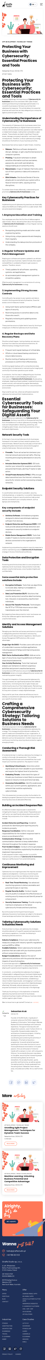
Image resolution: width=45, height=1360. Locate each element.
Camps (24, 1331)
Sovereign (26, 1326)
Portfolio (5, 1296)
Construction (7, 1326)
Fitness (5, 1323)
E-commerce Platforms (30, 1306)
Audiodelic (26, 1334)
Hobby (4, 1339)
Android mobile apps (29, 1293)
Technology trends (24, 42)
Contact (5, 1301)
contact (35, 1002)
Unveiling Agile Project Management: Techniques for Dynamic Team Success (19, 1130)
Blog (4, 1299)
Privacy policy (7, 1354)
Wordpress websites (30, 1303)
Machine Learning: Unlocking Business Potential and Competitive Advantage (19, 1179)
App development (9, 42)
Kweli (24, 1342)
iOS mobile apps (28, 1296)
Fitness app (26, 1328)
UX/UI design (26, 1311)
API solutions (27, 1314)
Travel (4, 1334)
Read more (11, 1143)
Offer (4, 1293)
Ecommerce (6, 1331)
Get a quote (11, 1221)
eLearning (26, 1336)
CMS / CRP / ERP (27, 1309)
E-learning (6, 1336)
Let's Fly (25, 1323)
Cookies (18, 1354)
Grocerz (25, 1339)
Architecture (7, 1328)
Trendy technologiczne (24, 1173)
